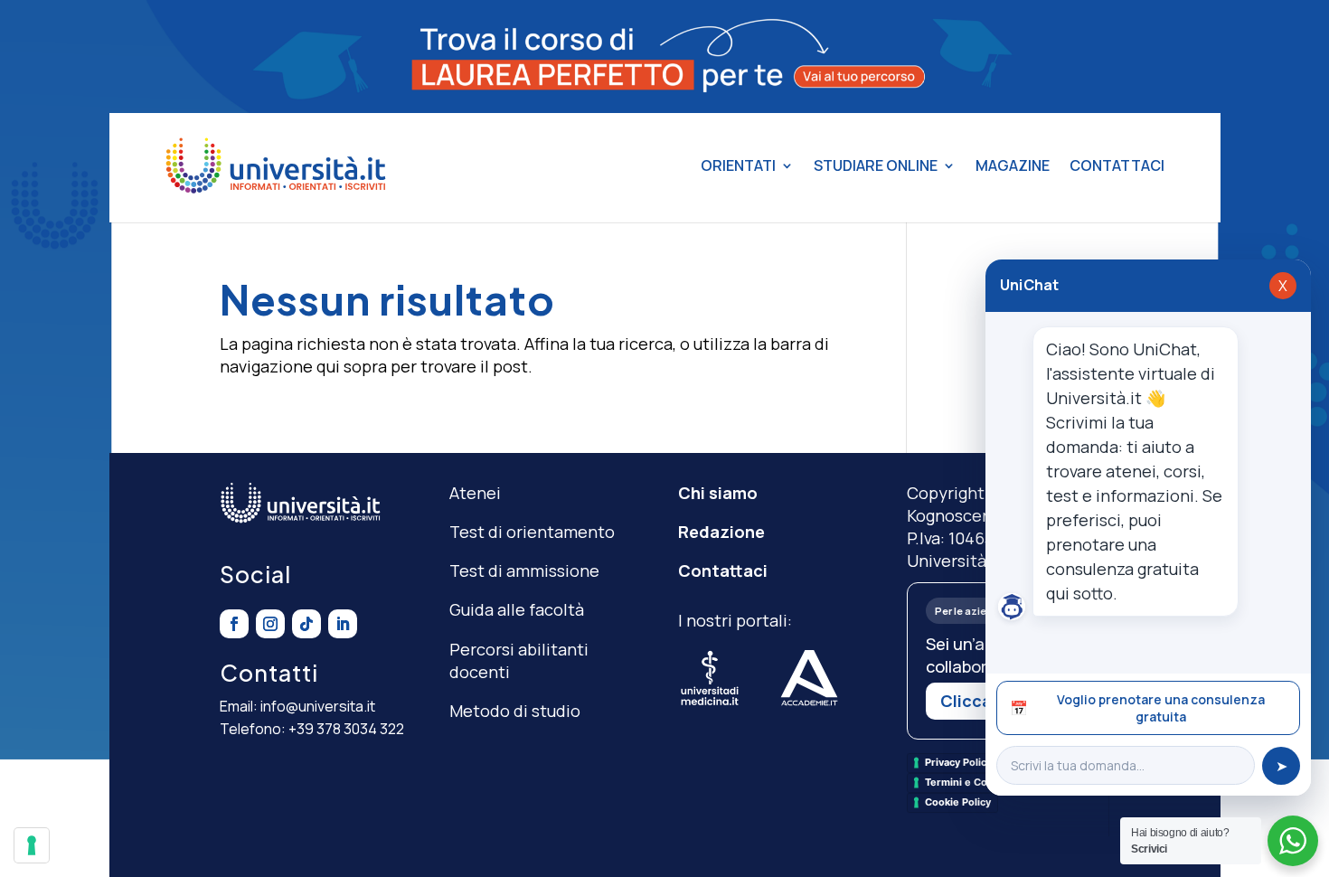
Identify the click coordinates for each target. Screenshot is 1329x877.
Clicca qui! (983, 701)
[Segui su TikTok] (306, 623)
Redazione (721, 531)
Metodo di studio (514, 710)
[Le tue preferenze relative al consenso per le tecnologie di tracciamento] (31, 845)
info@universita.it (317, 706)
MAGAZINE (1013, 165)
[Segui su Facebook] (234, 623)
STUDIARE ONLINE (876, 165)
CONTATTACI (1117, 165)
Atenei (475, 493)
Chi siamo (718, 493)
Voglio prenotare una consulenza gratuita (1137, 708)
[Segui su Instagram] (270, 623)
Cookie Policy (958, 802)
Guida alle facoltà (516, 609)
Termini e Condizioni (975, 782)
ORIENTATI (738, 165)
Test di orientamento (532, 531)
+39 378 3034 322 (346, 729)
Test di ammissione (524, 570)
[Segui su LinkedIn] (342, 623)
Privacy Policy (958, 762)
